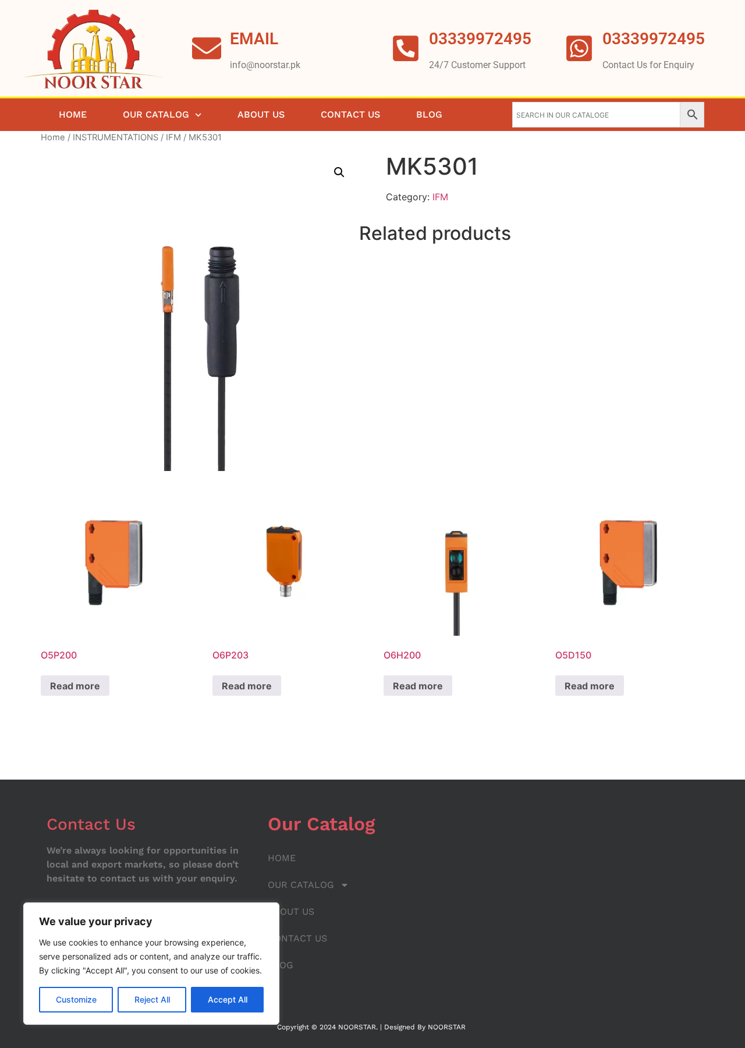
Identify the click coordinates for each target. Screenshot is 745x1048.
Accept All (227, 999)
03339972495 (653, 38)
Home (53, 137)
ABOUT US (261, 114)
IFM (173, 137)
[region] (151, 963)
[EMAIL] (206, 48)
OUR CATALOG (156, 114)
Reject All (152, 999)
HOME (73, 114)
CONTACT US (350, 114)
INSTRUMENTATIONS (115, 137)
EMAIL (254, 38)
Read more (75, 686)
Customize (76, 999)
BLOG (429, 114)
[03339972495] (579, 48)
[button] (339, 172)
